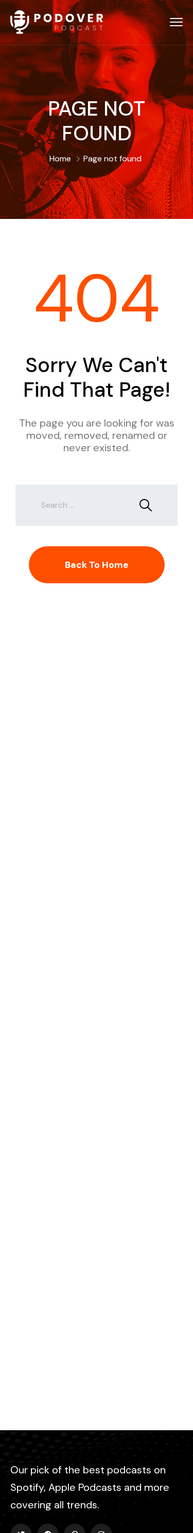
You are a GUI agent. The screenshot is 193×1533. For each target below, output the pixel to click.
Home (60, 158)
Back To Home (97, 565)
